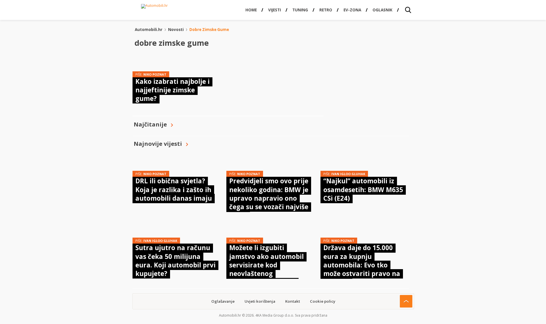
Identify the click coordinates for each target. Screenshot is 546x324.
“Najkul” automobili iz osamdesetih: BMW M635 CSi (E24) (363, 189)
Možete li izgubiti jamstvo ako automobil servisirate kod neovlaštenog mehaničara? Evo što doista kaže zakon (266, 269)
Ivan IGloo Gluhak (348, 174)
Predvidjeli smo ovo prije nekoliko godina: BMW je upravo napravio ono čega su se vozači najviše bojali (268, 198)
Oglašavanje (223, 301)
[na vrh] (406, 301)
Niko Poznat (154, 74)
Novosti (176, 29)
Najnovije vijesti (158, 144)
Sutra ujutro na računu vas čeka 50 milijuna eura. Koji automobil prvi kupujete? (175, 260)
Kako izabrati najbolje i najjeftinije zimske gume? (172, 90)
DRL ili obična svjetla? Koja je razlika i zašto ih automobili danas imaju (173, 189)
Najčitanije (150, 124)
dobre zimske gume (209, 29)
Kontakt (292, 301)
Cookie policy (322, 301)
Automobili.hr (148, 29)
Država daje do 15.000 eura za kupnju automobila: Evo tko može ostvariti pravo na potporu (361, 265)
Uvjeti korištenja (260, 301)
